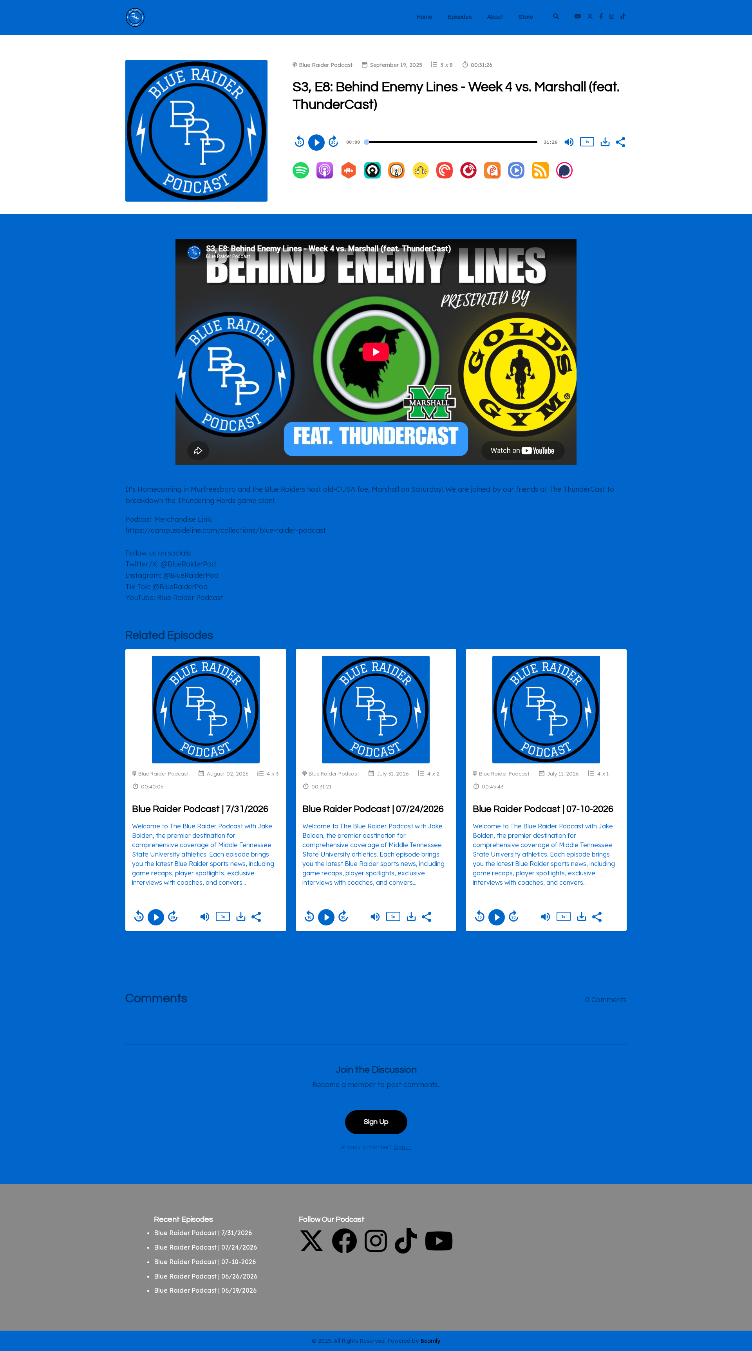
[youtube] (577, 17)
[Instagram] (376, 1250)
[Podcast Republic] (516, 176)
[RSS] (540, 176)
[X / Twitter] (311, 1250)
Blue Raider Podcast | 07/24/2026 (373, 809)
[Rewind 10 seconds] (300, 141)
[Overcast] (396, 176)
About (495, 17)
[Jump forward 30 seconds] (333, 141)
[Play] (316, 142)
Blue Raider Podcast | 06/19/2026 (205, 1290)
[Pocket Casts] (444, 176)
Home (424, 17)
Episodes (460, 17)
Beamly (430, 1340)
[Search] (556, 17)
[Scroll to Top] (733, 1301)
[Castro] (372, 176)
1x (587, 142)
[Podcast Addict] (492, 176)
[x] (590, 17)
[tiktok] (622, 17)
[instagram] (611, 17)
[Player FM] (468, 176)
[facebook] (601, 17)
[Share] (620, 141)
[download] (605, 142)
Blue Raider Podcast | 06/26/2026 (205, 1276)
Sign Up (376, 1122)
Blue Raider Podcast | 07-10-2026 (543, 809)
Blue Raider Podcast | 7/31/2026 (200, 809)
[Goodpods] (420, 176)
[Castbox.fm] (348, 176)
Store (526, 17)
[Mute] (569, 142)
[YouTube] (439, 1250)
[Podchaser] (564, 176)
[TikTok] (406, 1250)
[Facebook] (344, 1250)
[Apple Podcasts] (324, 176)
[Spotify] (301, 176)
